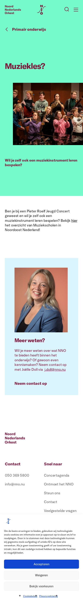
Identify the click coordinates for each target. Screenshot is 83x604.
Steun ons (52, 493)
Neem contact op (31, 383)
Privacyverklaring (48, 596)
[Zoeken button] (66, 9)
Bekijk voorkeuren (41, 586)
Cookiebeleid (30, 596)
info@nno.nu (15, 484)
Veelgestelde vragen (60, 510)
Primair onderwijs (29, 29)
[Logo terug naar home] (13, 9)
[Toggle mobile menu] (76, 9)
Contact (50, 502)
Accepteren (42, 564)
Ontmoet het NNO (59, 484)
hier (74, 220)
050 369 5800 (17, 475)
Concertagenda (56, 475)
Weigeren (41, 575)
